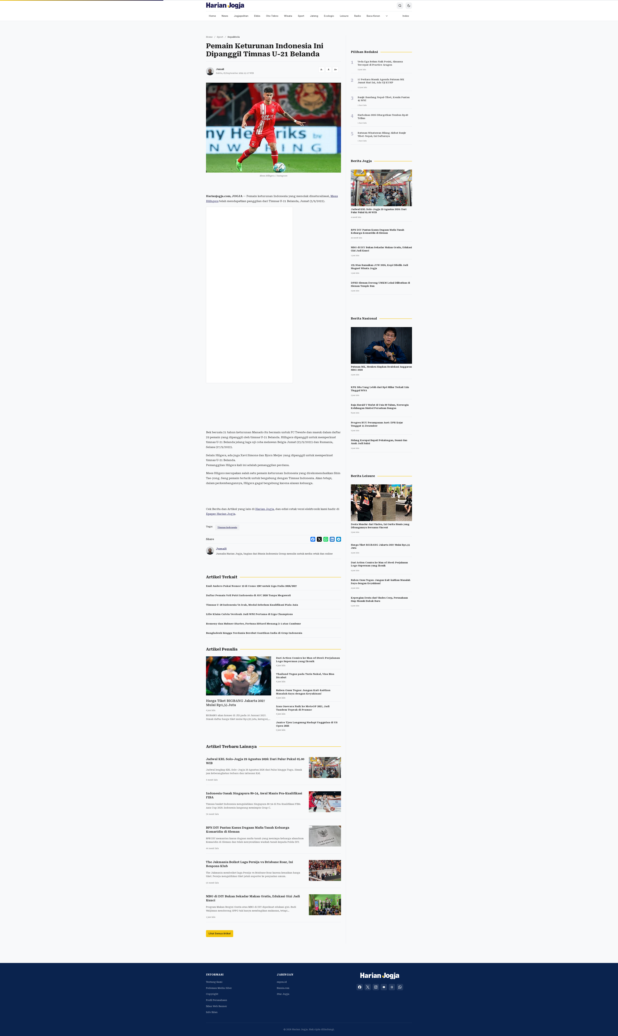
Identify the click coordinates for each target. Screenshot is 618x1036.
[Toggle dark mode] (409, 5)
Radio (357, 15)
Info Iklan (212, 1012)
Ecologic (329, 15)
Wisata (288, 15)
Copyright (212, 994)
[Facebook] (359, 987)
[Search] (400, 5)
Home (212, 15)
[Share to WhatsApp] (325, 539)
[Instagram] (376, 987)
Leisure (344, 15)
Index (406, 15)
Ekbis (257, 15)
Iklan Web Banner (216, 1006)
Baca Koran (373, 15)
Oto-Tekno (272, 15)
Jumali (220, 69)
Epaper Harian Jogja (220, 513)
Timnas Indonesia (227, 527)
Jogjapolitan (241, 15)
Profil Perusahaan (216, 1000)
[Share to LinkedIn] (332, 539)
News (225, 15)
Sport (301, 15)
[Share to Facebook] (312, 539)
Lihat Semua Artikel (220, 933)
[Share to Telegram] (338, 539)
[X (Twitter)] (368, 987)
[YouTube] (384, 987)
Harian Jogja (264, 509)
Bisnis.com (283, 988)
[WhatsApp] (400, 987)
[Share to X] (319, 539)
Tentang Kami (214, 982)
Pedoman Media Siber (219, 988)
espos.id (282, 982)
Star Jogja (283, 994)
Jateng (314, 15)
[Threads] (392, 987)
